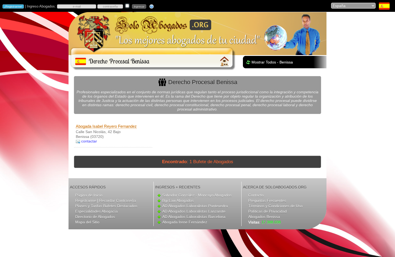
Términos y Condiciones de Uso (275, 206)
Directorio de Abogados (95, 217)
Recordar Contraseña (117, 200)
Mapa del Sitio (87, 222)
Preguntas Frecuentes (267, 200)
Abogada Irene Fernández (184, 222)
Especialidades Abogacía (96, 211)
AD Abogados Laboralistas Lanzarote (193, 211)
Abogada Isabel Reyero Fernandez (106, 126)
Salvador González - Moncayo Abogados (197, 195)
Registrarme (85, 200)
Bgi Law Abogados (178, 200)
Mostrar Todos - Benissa (272, 62)
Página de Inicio (88, 195)
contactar (89, 141)
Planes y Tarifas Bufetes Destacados (106, 206)
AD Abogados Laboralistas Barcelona (193, 217)
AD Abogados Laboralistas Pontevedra (195, 206)
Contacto (256, 195)
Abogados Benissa (264, 217)
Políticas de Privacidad (267, 211)
